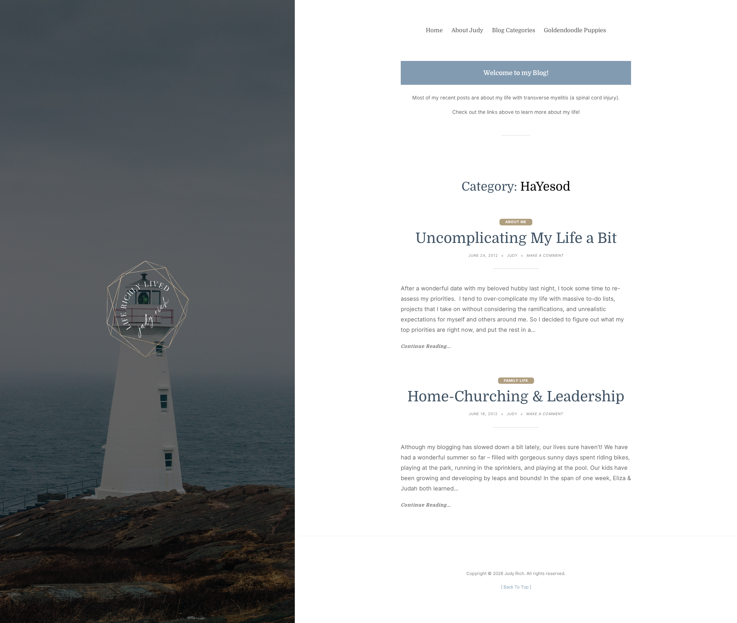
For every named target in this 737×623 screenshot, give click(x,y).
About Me (516, 222)
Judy (512, 255)
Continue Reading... (426, 346)
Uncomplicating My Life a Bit (516, 238)
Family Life (516, 380)
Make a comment (545, 256)
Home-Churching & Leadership (515, 396)
